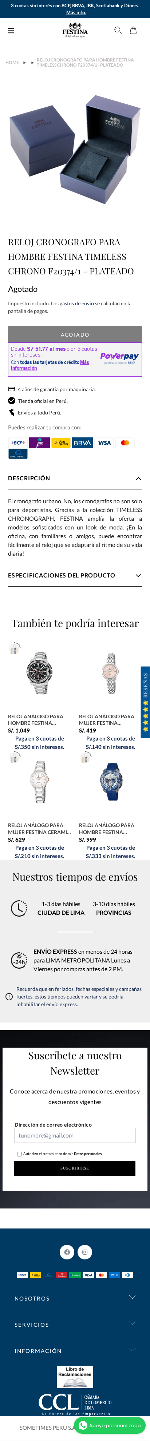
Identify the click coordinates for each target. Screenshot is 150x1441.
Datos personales (87, 1153)
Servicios (32, 1324)
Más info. (76, 12)
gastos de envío (77, 303)
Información (38, 1350)
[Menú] (11, 30)
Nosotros (32, 1298)
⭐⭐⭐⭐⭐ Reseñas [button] (145, 702)
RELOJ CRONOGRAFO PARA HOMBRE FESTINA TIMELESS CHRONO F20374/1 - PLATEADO (85, 62)
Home (12, 62)
